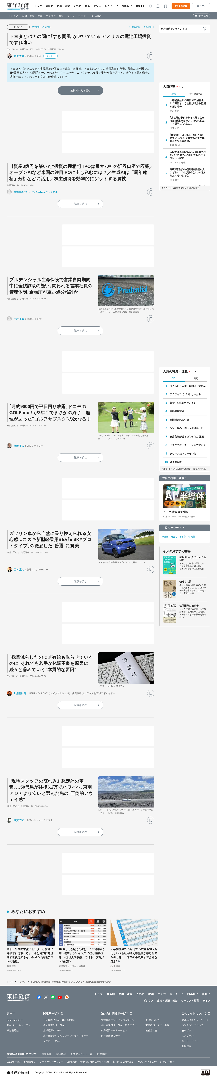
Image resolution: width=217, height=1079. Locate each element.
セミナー (110, 6)
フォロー (50, 56)
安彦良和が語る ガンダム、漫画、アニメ (188, 436)
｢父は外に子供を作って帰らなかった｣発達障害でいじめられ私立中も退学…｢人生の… (187, 120)
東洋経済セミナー (110, 1035)
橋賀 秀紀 (19, 820)
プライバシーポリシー (51, 1061)
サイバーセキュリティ (19, 1025)
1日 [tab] (173, 378)
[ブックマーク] (150, 56)
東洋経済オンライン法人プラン (117, 1020)
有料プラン (188, 1030)
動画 (87, 6)
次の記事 (148, 27)
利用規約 (186, 1046)
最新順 (50, 6)
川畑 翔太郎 (20, 693)
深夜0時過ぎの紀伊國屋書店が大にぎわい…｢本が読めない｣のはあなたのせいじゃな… (188, 172)
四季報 (126, 6)
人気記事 (169, 86)
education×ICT (15, 1020)
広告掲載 (102, 1054)
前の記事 (136, 27)
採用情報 (61, 1054)
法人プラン (188, 1035)
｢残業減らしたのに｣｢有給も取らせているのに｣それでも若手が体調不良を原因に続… (187, 137)
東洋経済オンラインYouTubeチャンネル (36, 192)
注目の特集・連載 (173, 478)
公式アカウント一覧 (81, 1054)
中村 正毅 (19, 318)
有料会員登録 (181, 6)
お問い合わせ (167, 1061)
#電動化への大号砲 (41, 27)
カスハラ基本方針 (147, 1061)
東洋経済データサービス (114, 1030)
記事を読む (80, 203)
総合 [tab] (174, 93)
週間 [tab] (196, 378)
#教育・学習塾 (187, 536)
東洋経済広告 (152, 1020)
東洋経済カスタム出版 (157, 1025)
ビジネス (13, 16)
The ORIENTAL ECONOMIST (59, 1020)
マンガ (98, 6)
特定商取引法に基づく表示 (94, 1061)
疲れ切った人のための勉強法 (193, 559)
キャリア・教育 (55, 16)
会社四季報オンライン (55, 1025)
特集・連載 (63, 6)
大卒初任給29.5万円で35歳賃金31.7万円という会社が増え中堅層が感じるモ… (188, 103)
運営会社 (46, 1054)
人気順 (78, 6)
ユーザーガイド (190, 1041)
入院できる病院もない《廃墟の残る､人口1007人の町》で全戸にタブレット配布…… (188, 155)
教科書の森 (151, 1030)
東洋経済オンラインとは (174, 28)
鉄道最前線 (176, 462)
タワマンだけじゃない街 (183, 453)
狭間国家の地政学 (189, 605)
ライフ (71, 16)
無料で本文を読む (80, 90)
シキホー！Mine (52, 1041)
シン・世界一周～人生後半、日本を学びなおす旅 (188, 428)
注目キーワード (172, 527)
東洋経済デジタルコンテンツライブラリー (66, 1035)
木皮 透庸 (19, 56)
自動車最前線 (177, 411)
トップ (38, 6)
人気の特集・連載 (175, 371)
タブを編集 (203, 16)
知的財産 (71, 1061)
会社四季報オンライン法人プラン (119, 1025)
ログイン (201, 6)
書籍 (138, 6)
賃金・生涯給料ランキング (184, 402)
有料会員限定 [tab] (195, 93)
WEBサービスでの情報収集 (21, 1061)
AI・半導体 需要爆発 (176, 511)
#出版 (165, 536)
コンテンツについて (192, 1025)
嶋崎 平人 (19, 445)
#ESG (174, 536)
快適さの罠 (186, 581)
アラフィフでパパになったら (185, 394)
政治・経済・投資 (32, 16)
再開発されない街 (179, 419)
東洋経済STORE (52, 1030)
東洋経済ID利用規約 (123, 1061)
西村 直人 (19, 569)
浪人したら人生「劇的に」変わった (188, 385)
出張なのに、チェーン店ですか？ (188, 445)
